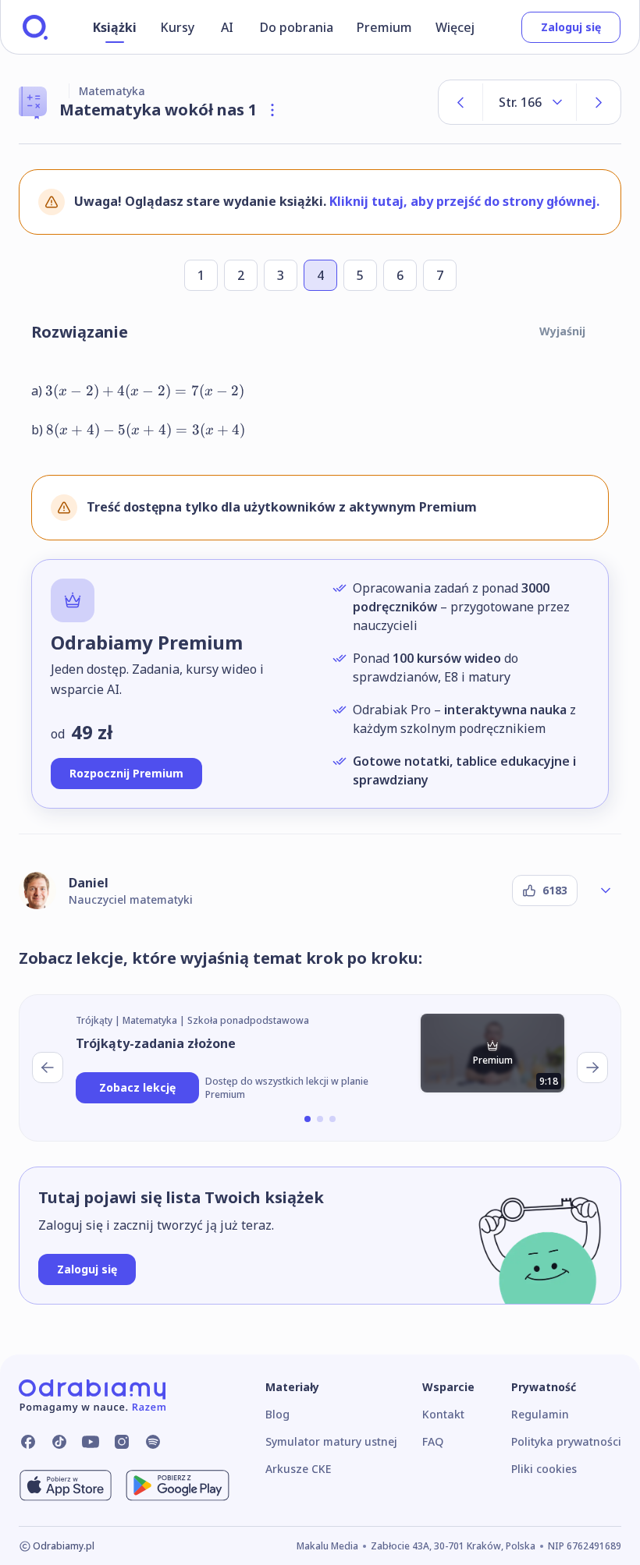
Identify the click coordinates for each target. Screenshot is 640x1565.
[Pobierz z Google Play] (177, 1485)
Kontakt (443, 1414)
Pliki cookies (544, 1468)
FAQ (432, 1441)
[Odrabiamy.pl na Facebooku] (28, 1441)
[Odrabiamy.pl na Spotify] (153, 1441)
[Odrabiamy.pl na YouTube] (90, 1441)
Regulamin (540, 1414)
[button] (307, 1119)
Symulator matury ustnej (331, 1441)
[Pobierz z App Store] (65, 1485)
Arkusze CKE (298, 1468)
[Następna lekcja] (592, 1067)
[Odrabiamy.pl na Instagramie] (121, 1441)
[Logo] (35, 27)
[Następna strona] (598, 102)
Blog (277, 1414)
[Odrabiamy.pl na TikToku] (59, 1441)
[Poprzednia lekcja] (47, 1067)
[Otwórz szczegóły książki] (272, 110)
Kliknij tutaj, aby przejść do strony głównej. (464, 201)
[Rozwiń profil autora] (605, 890)
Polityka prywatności (566, 1441)
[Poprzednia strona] (460, 102)
